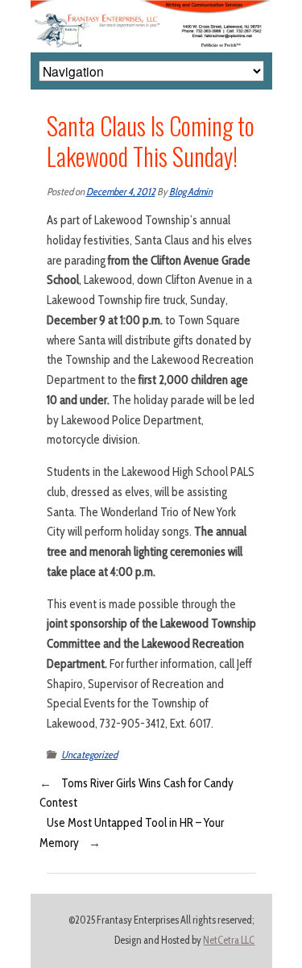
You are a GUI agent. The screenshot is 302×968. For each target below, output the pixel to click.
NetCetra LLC (228, 940)
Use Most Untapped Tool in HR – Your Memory (131, 833)
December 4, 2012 (120, 192)
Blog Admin (191, 192)
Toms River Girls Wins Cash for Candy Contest (136, 793)
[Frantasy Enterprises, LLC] (151, 9)
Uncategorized (89, 755)
